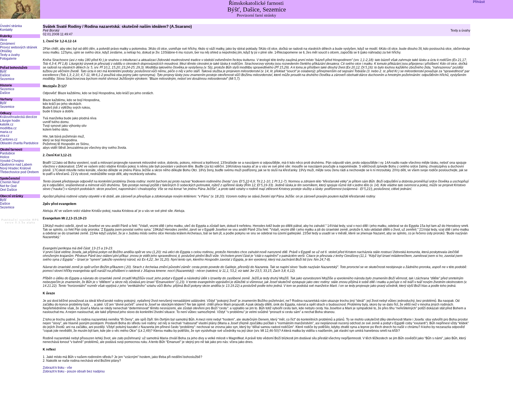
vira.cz (4, 136)
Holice (4, 157)
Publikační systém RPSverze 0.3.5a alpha (20, 221)
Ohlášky (6, 51)
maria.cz (6, 132)
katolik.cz (6, 124)
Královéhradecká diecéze (18, 117)
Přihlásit (479, 2)
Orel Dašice (8, 190)
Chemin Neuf (9, 182)
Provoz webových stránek (18, 47)
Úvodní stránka (11, 26)
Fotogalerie (8, 58)
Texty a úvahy (10, 55)
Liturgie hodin (10, 121)
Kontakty (6, 30)
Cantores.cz (8, 139)
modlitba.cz (8, 128)
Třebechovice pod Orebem (19, 172)
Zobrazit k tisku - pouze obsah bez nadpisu (74, 371)
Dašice (5, 75)
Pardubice (7, 153)
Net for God (8, 186)
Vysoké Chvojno (12, 161)
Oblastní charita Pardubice (19, 143)
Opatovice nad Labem (16, 164)
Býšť (3, 71)
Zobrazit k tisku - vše (57, 367)
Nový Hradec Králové (15, 168)
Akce (3, 40)
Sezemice (7, 79)
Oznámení (7, 43)
